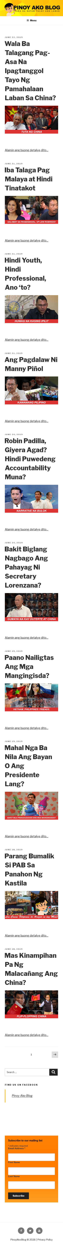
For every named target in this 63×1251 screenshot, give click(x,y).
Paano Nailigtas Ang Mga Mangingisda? (29, 667)
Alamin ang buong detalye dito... (26, 150)
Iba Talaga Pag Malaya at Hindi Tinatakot (28, 179)
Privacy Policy (45, 1239)
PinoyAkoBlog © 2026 (23, 1239)
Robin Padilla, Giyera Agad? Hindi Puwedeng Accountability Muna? (30, 459)
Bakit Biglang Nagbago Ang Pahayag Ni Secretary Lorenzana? (26, 567)
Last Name (14, 1176)
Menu (33, 20)
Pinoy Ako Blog (22, 1095)
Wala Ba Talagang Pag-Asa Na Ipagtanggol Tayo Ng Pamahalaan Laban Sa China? (30, 71)
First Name (14, 1162)
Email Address (16, 1148)
